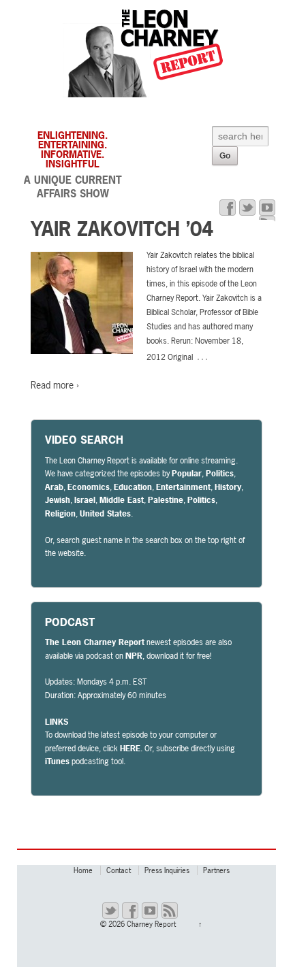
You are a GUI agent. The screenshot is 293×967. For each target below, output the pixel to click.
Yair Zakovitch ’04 (122, 229)
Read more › (55, 384)
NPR (133, 656)
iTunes (57, 761)
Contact (118, 870)
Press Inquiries (166, 870)
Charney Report (151, 924)
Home (83, 870)
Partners (216, 870)
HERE (130, 748)
